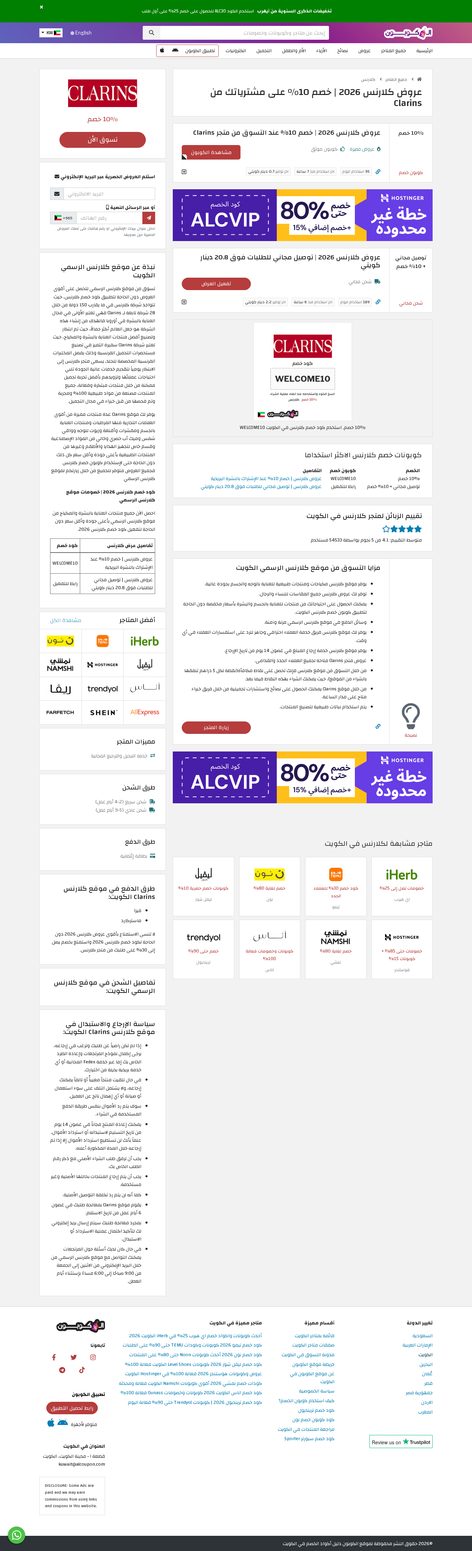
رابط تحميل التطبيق (72, 1408)
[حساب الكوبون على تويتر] (74, 1357)
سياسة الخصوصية (316, 1391)
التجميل (264, 50)
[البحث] (151, 33)
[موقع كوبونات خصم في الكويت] (419, 79)
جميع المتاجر (393, 50)
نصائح (342, 50)
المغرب (425, 1412)
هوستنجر (402, 970)
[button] (41, 7)
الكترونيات (236, 50)
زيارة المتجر (216, 727)
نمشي (335, 962)
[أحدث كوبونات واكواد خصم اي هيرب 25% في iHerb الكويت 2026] (402, 874)
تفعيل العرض (216, 283)
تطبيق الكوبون (200, 50)
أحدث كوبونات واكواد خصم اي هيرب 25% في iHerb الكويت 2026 (195, 1336)
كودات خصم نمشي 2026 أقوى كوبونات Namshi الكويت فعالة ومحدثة (190, 1384)
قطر (428, 1384)
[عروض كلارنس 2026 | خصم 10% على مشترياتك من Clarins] (303, 371)
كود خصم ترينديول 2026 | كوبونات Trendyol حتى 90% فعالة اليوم (195, 1403)
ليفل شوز (203, 899)
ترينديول (203, 962)
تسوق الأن (102, 140)
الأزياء (321, 50)
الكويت (425, 1355)
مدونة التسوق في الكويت (308, 1355)
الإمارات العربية (418, 1345)
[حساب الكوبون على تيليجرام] (62, 1370)
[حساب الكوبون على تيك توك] (82, 1370)
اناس (269, 970)
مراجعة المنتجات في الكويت (306, 1430)
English (83, 33)
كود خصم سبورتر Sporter (309, 1439)
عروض (364, 50)
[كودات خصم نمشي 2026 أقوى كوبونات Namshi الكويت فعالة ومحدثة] (336, 936)
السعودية (423, 1336)
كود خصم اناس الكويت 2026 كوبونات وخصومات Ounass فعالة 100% (191, 1393)
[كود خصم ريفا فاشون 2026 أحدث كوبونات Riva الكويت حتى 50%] (60, 688)
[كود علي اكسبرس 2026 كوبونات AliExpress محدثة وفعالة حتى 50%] (144, 712)
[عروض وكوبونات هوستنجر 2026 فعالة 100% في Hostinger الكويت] (402, 936)
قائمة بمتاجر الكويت (314, 1336)
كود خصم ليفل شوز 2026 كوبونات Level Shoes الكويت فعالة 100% (193, 1365)
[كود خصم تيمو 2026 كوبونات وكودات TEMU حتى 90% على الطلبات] (336, 874)
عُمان (427, 1374)
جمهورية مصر (419, 1393)
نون (269, 899)
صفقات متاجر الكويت (313, 1345)
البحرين (426, 1365)
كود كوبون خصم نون (313, 1420)
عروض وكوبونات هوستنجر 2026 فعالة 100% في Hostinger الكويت (193, 1374)
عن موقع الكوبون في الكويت (312, 1378)
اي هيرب (402, 899)
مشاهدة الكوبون (211, 152)
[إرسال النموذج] (148, 218)
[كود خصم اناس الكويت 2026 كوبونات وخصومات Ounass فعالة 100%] (269, 936)
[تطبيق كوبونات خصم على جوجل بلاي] (175, 51)
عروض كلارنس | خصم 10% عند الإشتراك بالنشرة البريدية (266, 478)
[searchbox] (244, 33)
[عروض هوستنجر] (303, 215)
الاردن (427, 1403)
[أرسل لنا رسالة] (16, 1535)
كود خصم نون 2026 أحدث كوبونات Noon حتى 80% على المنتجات (195, 1355)
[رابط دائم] (378, 172)
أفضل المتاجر (137, 620)
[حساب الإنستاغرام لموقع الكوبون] (93, 1357)
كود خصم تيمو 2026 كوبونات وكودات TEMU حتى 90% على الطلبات (192, 1345)
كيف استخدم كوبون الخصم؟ (306, 1401)
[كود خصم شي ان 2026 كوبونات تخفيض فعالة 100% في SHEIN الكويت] (102, 712)
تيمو (336, 907)
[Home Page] (408, 32)
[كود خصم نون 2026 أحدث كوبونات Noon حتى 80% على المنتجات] (269, 874)
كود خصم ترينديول (316, 1411)
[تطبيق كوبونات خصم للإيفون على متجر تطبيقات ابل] (162, 51)
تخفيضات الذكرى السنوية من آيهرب (294, 11)
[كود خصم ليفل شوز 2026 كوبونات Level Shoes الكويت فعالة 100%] (203, 874)
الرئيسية (424, 50)
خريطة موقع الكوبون (313, 1365)
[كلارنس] (102, 92)
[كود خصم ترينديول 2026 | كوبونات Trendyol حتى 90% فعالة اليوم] (203, 936)
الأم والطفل (294, 50)
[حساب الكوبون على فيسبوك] (54, 1357)
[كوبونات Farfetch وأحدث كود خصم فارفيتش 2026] (60, 712)
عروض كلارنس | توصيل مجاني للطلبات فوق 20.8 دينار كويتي (261, 486)
